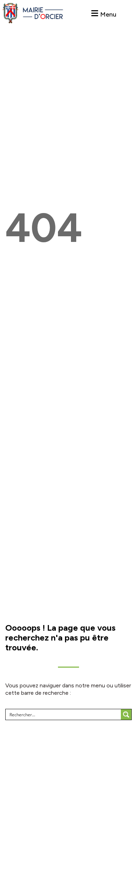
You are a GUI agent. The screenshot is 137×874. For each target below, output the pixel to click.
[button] (102, 13)
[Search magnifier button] (126, 714)
